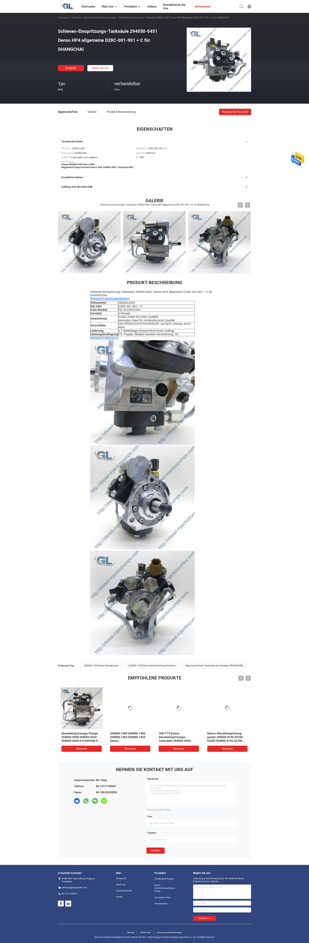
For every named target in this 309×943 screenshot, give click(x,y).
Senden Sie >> (204, 918)
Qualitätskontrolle (124, 891)
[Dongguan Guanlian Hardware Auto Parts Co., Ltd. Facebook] (61, 904)
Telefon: (152, 833)
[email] (77, 801)
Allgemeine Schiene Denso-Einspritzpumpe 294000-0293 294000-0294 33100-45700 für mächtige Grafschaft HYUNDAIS (227, 741)
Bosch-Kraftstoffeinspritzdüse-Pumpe (164, 888)
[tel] (113, 801)
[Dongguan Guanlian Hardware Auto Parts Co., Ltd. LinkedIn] (68, 904)
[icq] (104, 801)
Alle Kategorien (161, 904)
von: (150, 816)
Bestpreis (70, 68)
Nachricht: (153, 779)
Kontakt (155, 850)
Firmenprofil (121, 878)
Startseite (63, 17)
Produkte (76, 17)
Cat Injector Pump (162, 897)
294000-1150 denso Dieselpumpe (101, 665)
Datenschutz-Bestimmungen (169, 932)
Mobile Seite (145, 932)
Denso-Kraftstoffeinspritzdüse (100, 17)
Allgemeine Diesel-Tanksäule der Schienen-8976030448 (214, 665)
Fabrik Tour (121, 885)
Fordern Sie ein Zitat (235, 111)
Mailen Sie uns (100, 68)
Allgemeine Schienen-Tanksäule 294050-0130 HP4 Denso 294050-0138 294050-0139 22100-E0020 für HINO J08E (80, 741)
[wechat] (95, 801)
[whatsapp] (86, 801)
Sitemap (130, 932)
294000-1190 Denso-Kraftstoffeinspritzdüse (152, 665)
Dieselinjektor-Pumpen (164, 879)
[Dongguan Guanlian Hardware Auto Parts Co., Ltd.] (68, 6)
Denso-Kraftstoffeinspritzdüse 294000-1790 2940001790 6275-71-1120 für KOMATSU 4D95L (177, 741)
